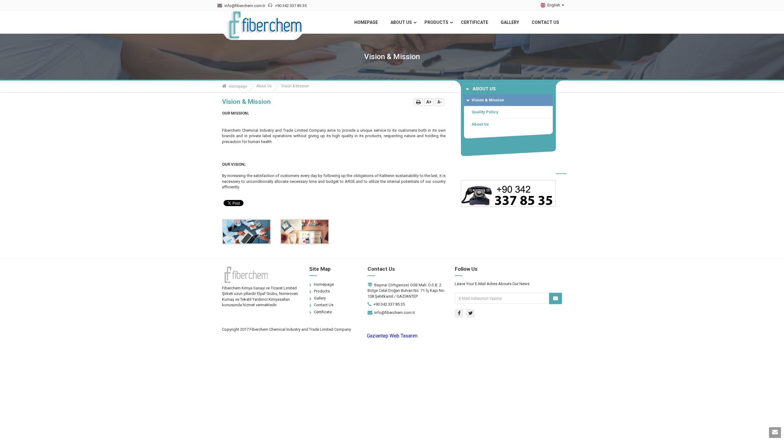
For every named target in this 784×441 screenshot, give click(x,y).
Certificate (323, 312)
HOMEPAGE (366, 22)
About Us (264, 86)
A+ (429, 102)
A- (439, 102)
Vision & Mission (488, 100)
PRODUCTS (436, 22)
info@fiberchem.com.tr (394, 312)
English (554, 5)
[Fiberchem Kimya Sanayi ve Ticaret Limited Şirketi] (264, 26)
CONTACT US (545, 22)
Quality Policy (485, 112)
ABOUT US (401, 22)
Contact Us (324, 305)
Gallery (320, 298)
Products (322, 291)
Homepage (237, 86)
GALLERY (510, 22)
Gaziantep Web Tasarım (392, 336)
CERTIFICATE (474, 22)
